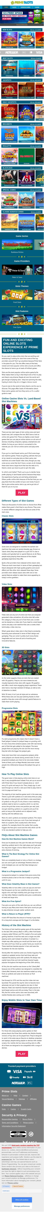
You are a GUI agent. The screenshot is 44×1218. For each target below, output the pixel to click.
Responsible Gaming (10, 1119)
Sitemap (22, 1099)
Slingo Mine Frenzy (26, 207)
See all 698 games (35, 80)
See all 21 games (36, 212)
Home (6, 7)
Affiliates (33, 1099)
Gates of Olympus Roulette (9, 163)
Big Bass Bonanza (9, 75)
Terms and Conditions (10, 1122)
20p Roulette (26, 163)
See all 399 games (35, 102)
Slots (14, 7)
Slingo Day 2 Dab (9, 47)
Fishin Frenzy (26, 75)
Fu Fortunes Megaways (27, 141)
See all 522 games (35, 30)
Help (15, 1095)
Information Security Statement (14, 1126)
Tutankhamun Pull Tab (9, 229)
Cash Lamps (26, 119)
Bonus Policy (27, 1119)
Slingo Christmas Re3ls (9, 207)
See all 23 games (36, 58)
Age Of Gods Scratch (26, 229)
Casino (37, 7)
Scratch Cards (25, 7)
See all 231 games (35, 124)
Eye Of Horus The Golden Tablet (26, 97)
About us (5, 1095)
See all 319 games (35, 168)
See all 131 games (35, 146)
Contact (25, 1095)
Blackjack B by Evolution (9, 185)
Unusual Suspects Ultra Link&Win (26, 47)
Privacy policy (28, 1122)
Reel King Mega (9, 119)
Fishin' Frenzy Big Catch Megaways (9, 141)
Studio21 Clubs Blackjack (26, 185)
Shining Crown (9, 97)
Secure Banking (8, 1099)
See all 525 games (35, 190)
